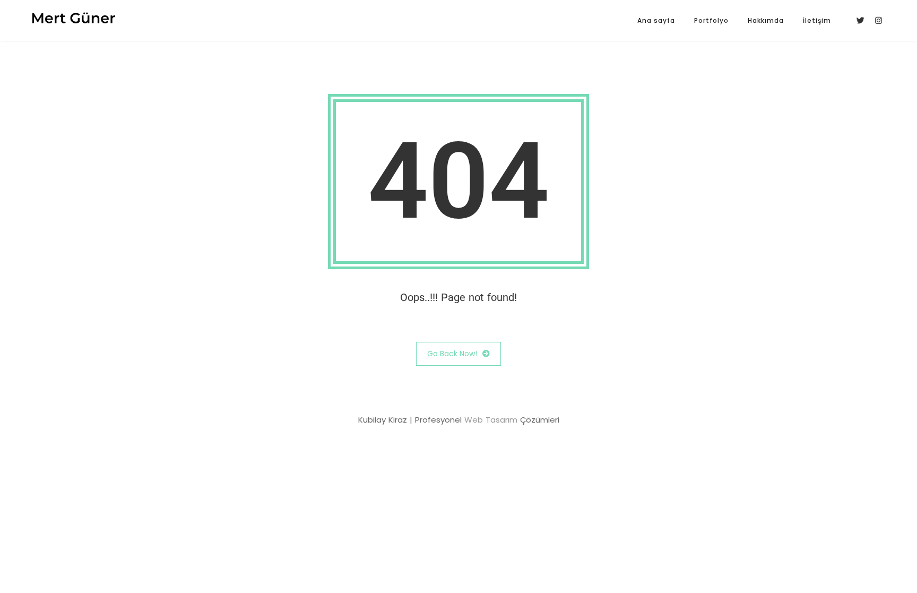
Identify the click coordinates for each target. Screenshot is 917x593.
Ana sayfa (656, 20)
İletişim (817, 20)
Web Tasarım (490, 419)
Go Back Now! (452, 353)
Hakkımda (766, 20)
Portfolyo (711, 20)
